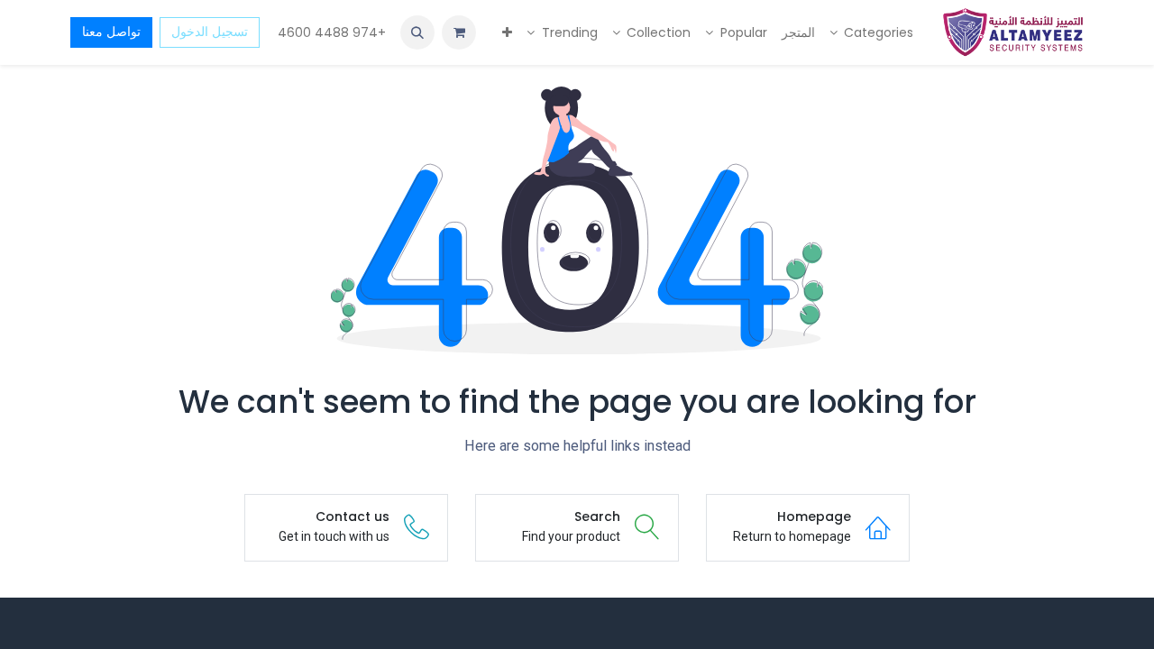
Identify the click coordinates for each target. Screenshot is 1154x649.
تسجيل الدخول (209, 32)
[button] (417, 32)
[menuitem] (871, 33)
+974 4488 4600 (330, 32)
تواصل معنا (111, 32)
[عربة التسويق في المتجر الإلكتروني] (459, 32)
